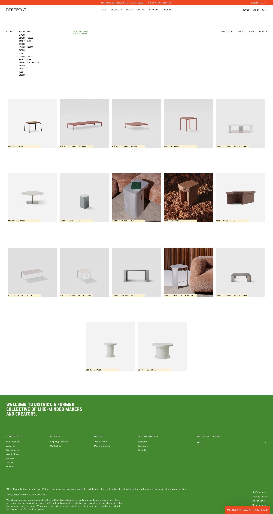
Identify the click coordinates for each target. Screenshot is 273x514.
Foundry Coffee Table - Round (231, 146)
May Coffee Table (16, 221)
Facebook (143, 446)
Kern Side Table (172, 221)
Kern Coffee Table (225, 221)
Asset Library (12, 454)
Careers (10, 458)
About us (10, 446)
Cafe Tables (25, 41)
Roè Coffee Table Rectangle (74, 146)
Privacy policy (260, 496)
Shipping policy (259, 505)
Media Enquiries (102, 446)
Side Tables (25, 59)
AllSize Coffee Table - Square (76, 295)
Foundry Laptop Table (123, 221)
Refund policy (260, 492)
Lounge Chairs (26, 47)
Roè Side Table (171, 146)
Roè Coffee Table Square (124, 146)
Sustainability (12, 450)
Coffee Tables (26, 56)
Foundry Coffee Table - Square (232, 295)
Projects (10, 466)
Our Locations (13, 441)
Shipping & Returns (59, 441)
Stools (22, 50)
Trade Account (101, 441)
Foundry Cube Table (70, 221)
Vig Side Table (15, 146)
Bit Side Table (93, 370)
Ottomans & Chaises (29, 62)
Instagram (143, 441)
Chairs (22, 35)
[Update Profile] (263, 442)
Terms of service (258, 500)
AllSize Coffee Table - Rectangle (20, 296)
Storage (23, 65)
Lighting (23, 68)
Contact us (55, 446)
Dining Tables (26, 38)
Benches (23, 44)
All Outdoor (25, 32)
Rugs (21, 72)
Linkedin (142, 450)
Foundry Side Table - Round (178, 295)
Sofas (21, 53)
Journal (9, 462)
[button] (258, 2)
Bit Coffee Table (147, 370)
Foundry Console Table (123, 295)
